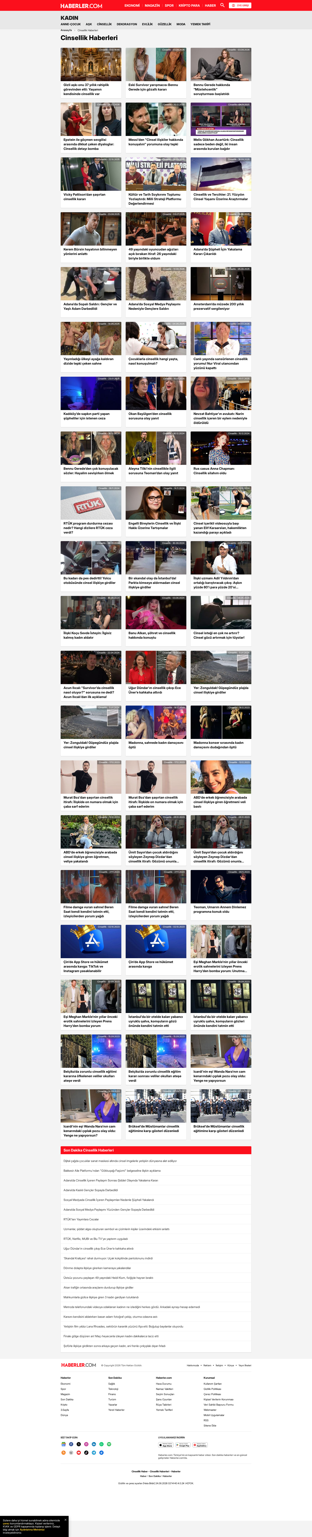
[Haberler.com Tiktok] (86, 1453)
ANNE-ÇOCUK (71, 24)
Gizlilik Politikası (212, 1388)
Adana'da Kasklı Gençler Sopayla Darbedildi (91, 1190)
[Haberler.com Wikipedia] (71, 1453)
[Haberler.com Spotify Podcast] (109, 1444)
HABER (210, 5)
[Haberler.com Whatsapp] (101, 1444)
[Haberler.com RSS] (63, 1453)
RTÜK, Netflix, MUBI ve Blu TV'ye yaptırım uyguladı (96, 1239)
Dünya (64, 1415)
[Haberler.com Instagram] (86, 1444)
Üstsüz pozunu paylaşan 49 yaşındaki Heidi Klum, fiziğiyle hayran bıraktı (108, 1278)
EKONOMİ (132, 5)
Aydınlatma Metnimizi (32, 1529)
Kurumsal (209, 1377)
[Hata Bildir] (149, 1483)
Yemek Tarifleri (164, 1409)
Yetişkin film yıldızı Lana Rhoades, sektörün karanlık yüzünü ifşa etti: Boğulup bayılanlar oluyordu (123, 1326)
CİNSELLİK (104, 24)
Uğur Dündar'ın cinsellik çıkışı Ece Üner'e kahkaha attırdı (98, 1248)
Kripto (64, 1404)
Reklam (207, 1365)
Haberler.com (164, 1377)
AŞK (89, 24)
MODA (181, 24)
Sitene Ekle (210, 1425)
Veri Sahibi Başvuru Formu (219, 1404)
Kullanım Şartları (213, 1383)
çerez (6, 1523)
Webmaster (210, 1409)
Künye (231, 1365)
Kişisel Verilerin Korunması (218, 1399)
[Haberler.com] (79, 1365)
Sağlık (111, 1383)
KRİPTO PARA (189, 5)
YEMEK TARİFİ (200, 24)
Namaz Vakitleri (164, 1388)
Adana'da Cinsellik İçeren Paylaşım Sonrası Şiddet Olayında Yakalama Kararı (111, 1180)
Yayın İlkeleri (245, 1365)
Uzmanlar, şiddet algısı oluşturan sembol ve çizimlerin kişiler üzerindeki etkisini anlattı (116, 1229)
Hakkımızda (193, 1365)
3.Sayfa (65, 1409)
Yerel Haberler (116, 1409)
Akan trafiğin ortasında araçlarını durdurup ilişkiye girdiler (98, 1287)
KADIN (69, 18)
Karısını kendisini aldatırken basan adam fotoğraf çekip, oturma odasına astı (110, 1316)
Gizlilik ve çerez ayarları (130, 1483)
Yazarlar (112, 1404)
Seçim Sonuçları (165, 1394)
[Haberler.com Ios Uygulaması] (166, 1445)
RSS (206, 1420)
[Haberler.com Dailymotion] (101, 1453)
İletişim (219, 1365)
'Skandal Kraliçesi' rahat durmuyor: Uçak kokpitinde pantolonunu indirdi (108, 1258)
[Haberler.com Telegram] (94, 1453)
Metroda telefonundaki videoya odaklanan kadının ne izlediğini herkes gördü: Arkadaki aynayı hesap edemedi (132, 1307)
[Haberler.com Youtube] (79, 1453)
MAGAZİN (152, 5)
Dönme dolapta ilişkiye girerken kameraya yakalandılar (97, 1268)
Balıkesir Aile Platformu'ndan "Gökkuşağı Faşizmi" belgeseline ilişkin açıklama (112, 1170)
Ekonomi (65, 1383)
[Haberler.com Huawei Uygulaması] (200, 1445)
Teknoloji (113, 1388)
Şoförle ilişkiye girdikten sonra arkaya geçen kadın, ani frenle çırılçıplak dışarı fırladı (114, 1346)
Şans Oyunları (164, 1399)
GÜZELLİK (165, 24)
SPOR (169, 5)
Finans (112, 1394)
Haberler (66, 1377)
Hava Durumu (164, 1383)
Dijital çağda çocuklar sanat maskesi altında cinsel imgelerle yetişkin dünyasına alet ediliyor (120, 1161)
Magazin (65, 1394)
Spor (63, 1388)
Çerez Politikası (212, 1394)
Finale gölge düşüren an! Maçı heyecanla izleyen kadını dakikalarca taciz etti (111, 1336)
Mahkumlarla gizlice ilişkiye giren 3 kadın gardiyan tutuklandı (101, 1297)
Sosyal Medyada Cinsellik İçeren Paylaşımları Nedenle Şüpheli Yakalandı (109, 1200)
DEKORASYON (127, 24)
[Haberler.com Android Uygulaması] (183, 1445)
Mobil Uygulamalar (214, 1415)
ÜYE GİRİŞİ (243, 5)
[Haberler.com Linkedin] (94, 1444)
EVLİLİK (147, 24)
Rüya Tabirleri (163, 1404)
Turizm (112, 1399)
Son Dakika (67, 1399)
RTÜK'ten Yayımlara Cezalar (81, 1219)
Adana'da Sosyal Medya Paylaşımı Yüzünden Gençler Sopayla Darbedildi (109, 1209)
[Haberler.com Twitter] (79, 1444)
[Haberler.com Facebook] (71, 1444)
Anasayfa (66, 30)
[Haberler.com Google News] (63, 1444)
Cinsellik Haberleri (88, 30)
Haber (143, 1476)
